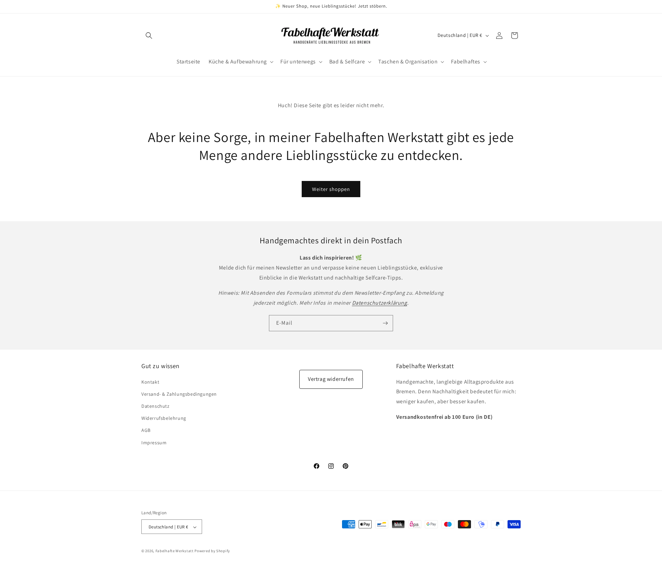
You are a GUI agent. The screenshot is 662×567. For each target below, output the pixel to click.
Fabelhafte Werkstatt (175, 551)
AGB (146, 430)
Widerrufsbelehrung (163, 418)
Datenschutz (155, 406)
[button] (149, 35)
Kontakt (150, 381)
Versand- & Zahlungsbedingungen (179, 394)
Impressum (154, 442)
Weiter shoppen (331, 189)
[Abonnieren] (385, 323)
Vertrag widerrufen (331, 379)
